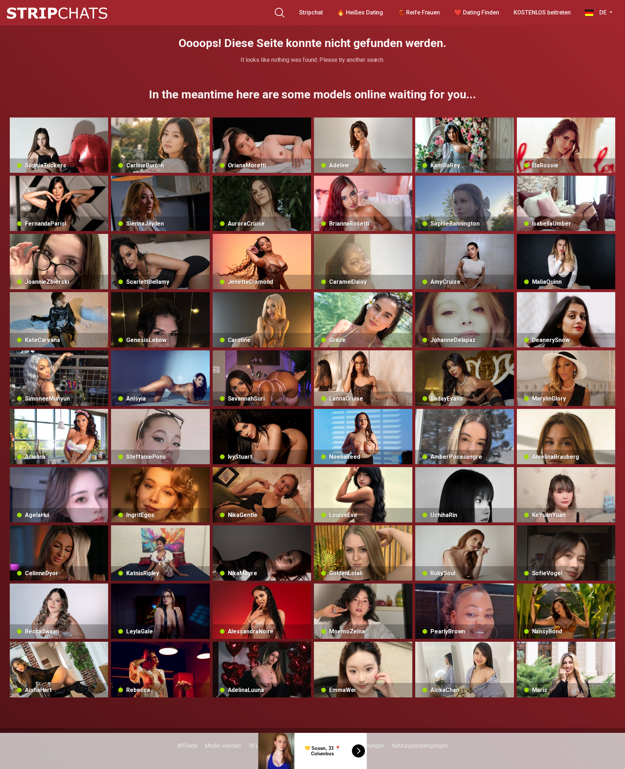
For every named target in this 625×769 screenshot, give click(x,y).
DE (601, 12)
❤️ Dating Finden (476, 12)
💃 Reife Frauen (418, 12)
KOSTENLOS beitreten (542, 12)
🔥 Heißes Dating (360, 12)
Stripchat (311, 12)
